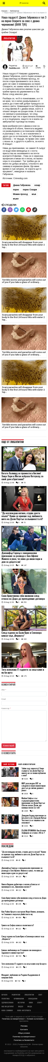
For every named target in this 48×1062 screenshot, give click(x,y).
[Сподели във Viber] (10, 209)
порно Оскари (30, 189)
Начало (4, 11)
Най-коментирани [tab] (26, 764)
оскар (37, 185)
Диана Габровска (21, 185)
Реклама (24, 1026)
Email (3, 699)
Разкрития (16, 994)
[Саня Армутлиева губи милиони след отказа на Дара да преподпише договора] (24, 593)
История (21, 1002)
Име (3, 690)
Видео (20, 1006)
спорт (39, 1002)
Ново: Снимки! (7, 1010)
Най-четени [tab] (8, 764)
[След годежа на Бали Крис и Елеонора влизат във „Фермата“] (24, 630)
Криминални (19, 998)
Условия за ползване (35, 1019)
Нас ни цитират (7, 1006)
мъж (34, 194)
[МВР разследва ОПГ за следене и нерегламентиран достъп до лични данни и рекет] (10, 791)
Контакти (24, 1029)
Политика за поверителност (13, 1019)
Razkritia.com (14, 68)
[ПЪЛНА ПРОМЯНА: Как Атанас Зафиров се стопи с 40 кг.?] (10, 838)
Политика (5, 998)
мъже (16, 198)
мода (29, 1006)
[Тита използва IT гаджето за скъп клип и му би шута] (24, 667)
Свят (40, 994)
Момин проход (20, 194)
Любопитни (14, 11)
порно (16, 189)
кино (31, 1002)
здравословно (7, 1002)
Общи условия (24, 1033)
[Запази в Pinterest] (28, 209)
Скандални (32, 998)
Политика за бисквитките (24, 1040)
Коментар (6, 708)
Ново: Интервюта (24, 1010)
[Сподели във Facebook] (3, 209)
